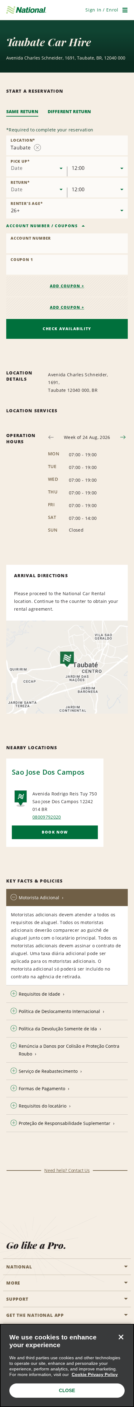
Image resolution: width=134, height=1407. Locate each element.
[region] (67, 1365)
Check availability (67, 328)
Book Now (55, 832)
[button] (101, 10)
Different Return (69, 111)
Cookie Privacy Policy (95, 1374)
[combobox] (67, 145)
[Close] (121, 1337)
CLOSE (67, 1390)
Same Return (22, 111)
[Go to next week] (123, 437)
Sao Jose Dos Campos (48, 772)
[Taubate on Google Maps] (67, 667)
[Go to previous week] (51, 437)
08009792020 (46, 817)
